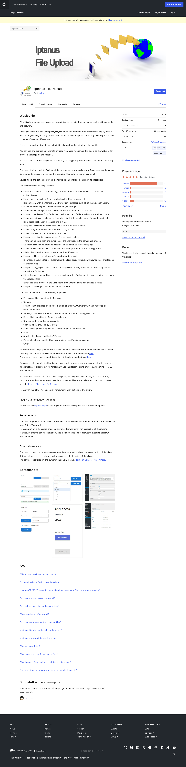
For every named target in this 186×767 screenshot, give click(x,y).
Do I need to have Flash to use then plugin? (40, 582)
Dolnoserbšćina (40, 751)
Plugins (47, 733)
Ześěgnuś (160, 91)
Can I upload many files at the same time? (39, 606)
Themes (47, 729)
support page (40, 405)
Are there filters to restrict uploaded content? (41, 630)
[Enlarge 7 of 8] (111, 477)
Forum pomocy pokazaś (133, 237)
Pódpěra (162, 104)
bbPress (149, 733)
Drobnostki (27, 104)
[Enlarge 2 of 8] (46, 486)
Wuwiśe (76, 104)
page (156, 153)
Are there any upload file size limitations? (38, 638)
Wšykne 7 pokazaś (158, 142)
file (159, 148)
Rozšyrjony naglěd (131, 160)
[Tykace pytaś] (36, 28)
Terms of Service (84, 460)
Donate (115, 733)
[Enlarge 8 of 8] (111, 506)
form (163, 148)
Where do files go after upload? (34, 614)
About (12, 725)
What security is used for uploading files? (39, 654)
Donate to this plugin (132, 262)
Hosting (13, 733)
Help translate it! (115, 20)
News (12, 729)
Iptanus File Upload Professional (43, 384)
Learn (79, 725)
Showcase (48, 725)
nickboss (43, 93)
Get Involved (116, 725)
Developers (82, 733)
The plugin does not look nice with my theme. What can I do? (48, 670)
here (91, 353)
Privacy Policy (99, 460)
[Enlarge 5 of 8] (79, 477)
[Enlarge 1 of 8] (46, 477)
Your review (127, 206)
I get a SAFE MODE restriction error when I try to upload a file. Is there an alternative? (60, 590)
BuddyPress (151, 737)
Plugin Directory (17, 13)
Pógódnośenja (45, 104)
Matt (148, 729)
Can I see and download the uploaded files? (40, 622)
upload (162, 153)
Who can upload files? (30, 646)
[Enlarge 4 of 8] (46, 509)
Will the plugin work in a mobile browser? (38, 574)
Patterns (47, 737)
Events (114, 729)
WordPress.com (152, 725)
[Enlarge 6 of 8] (79, 508)
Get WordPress (174, 4)
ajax (154, 148)
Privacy (13, 737)
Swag (114, 737)
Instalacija (62, 104)
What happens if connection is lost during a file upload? (45, 662)
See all (163, 206)
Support (80, 729)
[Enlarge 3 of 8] (46, 499)
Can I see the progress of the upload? (37, 598)
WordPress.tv (84, 737)
